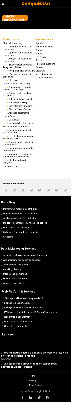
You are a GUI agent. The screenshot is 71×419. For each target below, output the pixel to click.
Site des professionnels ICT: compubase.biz (17, 131)
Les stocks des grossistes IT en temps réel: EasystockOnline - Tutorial (29, 364)
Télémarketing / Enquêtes (21, 99)
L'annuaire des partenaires (17, 303)
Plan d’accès (35, 385)
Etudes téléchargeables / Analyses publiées (18, 66)
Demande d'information (13, 17)
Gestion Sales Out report (21, 109)
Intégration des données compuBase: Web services (18, 155)
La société (14, 119)
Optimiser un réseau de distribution (20, 213)
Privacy (32, 380)
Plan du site (17, 33)
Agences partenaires (18, 113)
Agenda (39, 43)
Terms (32, 375)
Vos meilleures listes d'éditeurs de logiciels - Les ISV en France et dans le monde (35, 353)
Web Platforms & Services (16, 126)
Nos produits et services (21, 123)
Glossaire (13, 80)
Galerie (39, 67)
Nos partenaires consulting (22, 70)
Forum (39, 60)
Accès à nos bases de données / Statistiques (17, 88)
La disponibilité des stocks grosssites (23, 307)
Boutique (40, 53)
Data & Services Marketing (16, 83)
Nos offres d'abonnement (17, 317)
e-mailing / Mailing (18, 102)
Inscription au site (44, 74)
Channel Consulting (12, 43)
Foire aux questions (45, 64)
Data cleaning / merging (20, 106)
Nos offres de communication (19, 321)
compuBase (9, 116)
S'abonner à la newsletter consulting (21, 232)
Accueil (5, 33)
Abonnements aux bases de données (21, 260)
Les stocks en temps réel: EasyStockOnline (19, 137)
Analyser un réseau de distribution (20, 218)
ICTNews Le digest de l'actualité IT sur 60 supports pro (31, 312)
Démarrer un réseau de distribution (20, 209)
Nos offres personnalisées (17, 326)
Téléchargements (44, 77)
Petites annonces (44, 46)
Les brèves (41, 57)
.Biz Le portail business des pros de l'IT (23, 298)
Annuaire (40, 50)
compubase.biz (10, 166)
